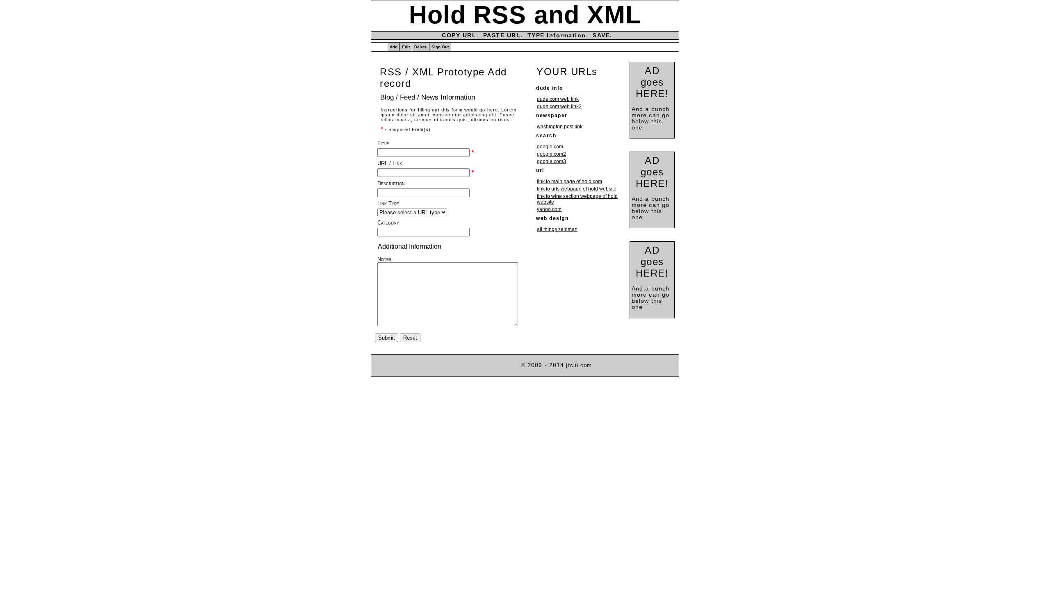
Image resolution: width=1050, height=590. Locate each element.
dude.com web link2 (559, 106)
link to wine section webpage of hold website (577, 199)
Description (391, 183)
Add (393, 47)
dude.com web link (558, 99)
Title (383, 143)
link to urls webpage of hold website (576, 189)
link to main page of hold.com (569, 181)
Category (388, 223)
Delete (420, 47)
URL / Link (389, 163)
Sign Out (440, 47)
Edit (406, 47)
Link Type (388, 203)
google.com (550, 147)
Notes (384, 259)
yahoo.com (549, 209)
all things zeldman (557, 229)
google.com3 (551, 161)
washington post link (559, 126)
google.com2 (551, 154)
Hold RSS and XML (525, 15)
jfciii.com (579, 365)
